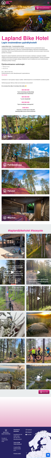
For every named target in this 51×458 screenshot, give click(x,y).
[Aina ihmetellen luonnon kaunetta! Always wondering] (38, 246)
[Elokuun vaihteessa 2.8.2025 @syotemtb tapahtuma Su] (12, 272)
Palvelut (11, 190)
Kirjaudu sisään (17, 453)
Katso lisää (45, 392)
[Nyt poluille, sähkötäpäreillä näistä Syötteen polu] (12, 298)
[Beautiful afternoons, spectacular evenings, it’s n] (12, 377)
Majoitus (11, 217)
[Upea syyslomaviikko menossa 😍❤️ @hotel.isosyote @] (38, 324)
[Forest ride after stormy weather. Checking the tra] (38, 377)
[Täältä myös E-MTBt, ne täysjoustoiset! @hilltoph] (12, 246)
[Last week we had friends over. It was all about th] (38, 351)
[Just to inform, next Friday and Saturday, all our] (12, 351)
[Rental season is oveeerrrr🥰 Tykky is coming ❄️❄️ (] (12, 324)
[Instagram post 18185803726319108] (38, 272)
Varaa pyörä (16, 442)
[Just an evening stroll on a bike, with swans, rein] (38, 298)
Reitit (9, 136)
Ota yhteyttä (4, 75)
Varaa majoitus (17, 444)
